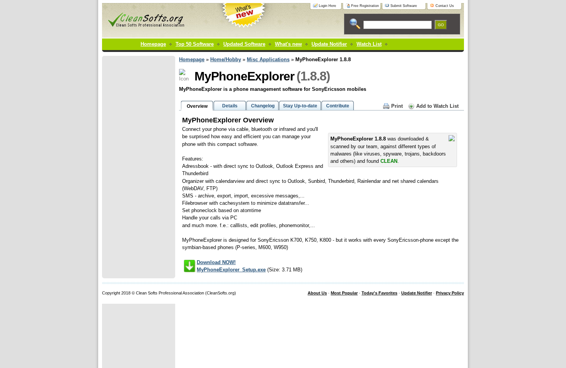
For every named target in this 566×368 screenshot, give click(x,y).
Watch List (369, 44)
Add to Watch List (437, 106)
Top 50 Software (195, 44)
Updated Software (244, 44)
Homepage (153, 44)
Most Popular (344, 293)
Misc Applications (268, 59)
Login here (327, 6)
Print (397, 106)
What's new (288, 44)
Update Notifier (416, 293)
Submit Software (403, 6)
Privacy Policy (450, 293)
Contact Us (444, 6)
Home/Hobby (225, 59)
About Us (317, 293)
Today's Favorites (379, 293)
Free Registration (365, 6)
